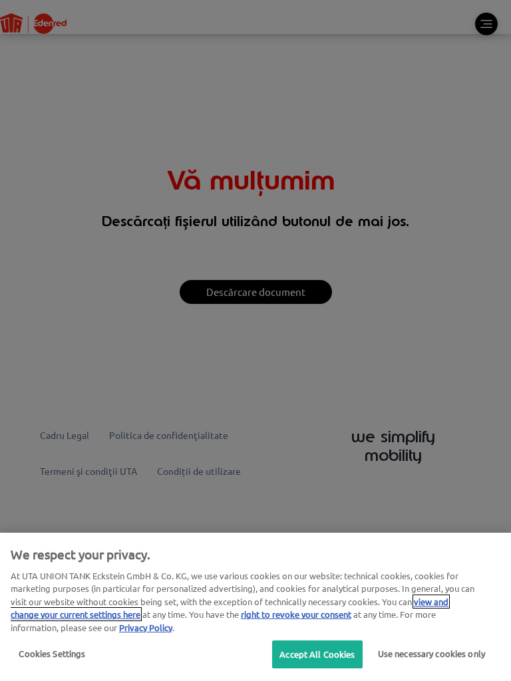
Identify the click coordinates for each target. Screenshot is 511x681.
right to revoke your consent (296, 614)
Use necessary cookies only (431, 653)
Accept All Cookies (317, 654)
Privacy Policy (145, 627)
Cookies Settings (52, 653)
